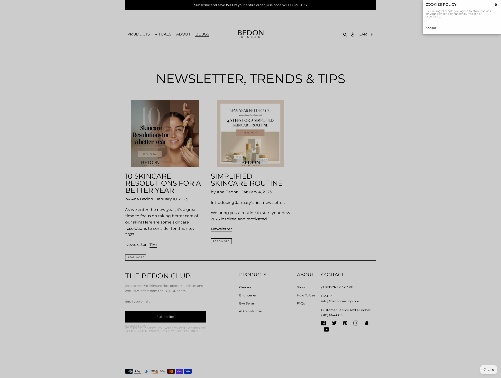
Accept (430, 28)
